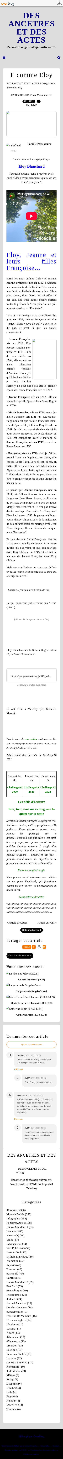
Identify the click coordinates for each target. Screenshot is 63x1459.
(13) (15, 1337)
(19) (19, 1303)
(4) (13, 1387)
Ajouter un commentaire (31, 1044)
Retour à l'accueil (31, 930)
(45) (15, 1273)
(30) (17, 1290)
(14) (19, 1320)
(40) (13, 1277)
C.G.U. (24, 1450)
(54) (16, 1243)
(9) (16, 1371)
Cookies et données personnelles (43, 1450)
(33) (14, 1286)
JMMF (33, 1184)
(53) (18, 1248)
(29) (16, 1294)
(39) (20, 1282)
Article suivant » (47, 922)
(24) (14, 1299)
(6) (14, 1383)
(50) (20, 1256)
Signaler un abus (11, 1450)
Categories (47, 83)
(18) (19, 1307)
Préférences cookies (31, 1454)
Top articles (45, 1446)
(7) (12, 1379)
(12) (14, 1358)
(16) (21, 1315)
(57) (12, 1239)
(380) (16, 1210)
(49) (15, 1260)
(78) (15, 1235)
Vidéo (33, 95)
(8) (12, 1375)
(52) (16, 1252)
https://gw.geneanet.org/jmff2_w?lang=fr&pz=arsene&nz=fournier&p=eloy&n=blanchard (31, 676)
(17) (17, 1311)
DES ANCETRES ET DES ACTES (31, 27)
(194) (16, 1218)
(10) (19, 1362)
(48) (14, 1269)
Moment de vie (44, 95)
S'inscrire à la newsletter (20, 955)
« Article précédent (17, 922)
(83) (20, 1227)
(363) (18, 1214)
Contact (56, 1446)
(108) (19, 1222)
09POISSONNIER (20, 95)
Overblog (38, 1436)
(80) (14, 1231)
